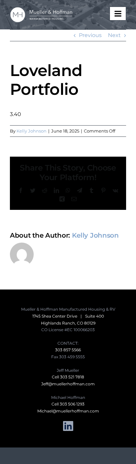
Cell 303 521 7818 (68, 376)
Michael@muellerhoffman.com (68, 410)
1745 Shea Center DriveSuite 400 (68, 316)
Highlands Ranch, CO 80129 (68, 323)
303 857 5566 (68, 349)
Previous (90, 35)
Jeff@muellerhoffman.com (68, 383)
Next (114, 35)
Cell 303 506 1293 (68, 404)
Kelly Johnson (32, 131)
